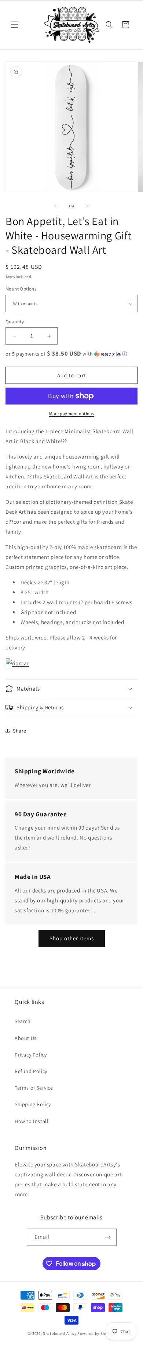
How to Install (31, 1121)
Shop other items (72, 938)
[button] (15, 25)
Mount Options (21, 289)
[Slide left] (55, 206)
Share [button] (19, 730)
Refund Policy (31, 1071)
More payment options (71, 413)
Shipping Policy (33, 1104)
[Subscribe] (108, 1237)
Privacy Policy (31, 1054)
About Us (26, 1038)
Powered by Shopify (96, 1333)
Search (23, 1021)
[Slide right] (88, 206)
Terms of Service (34, 1087)
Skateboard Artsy (59, 1333)
